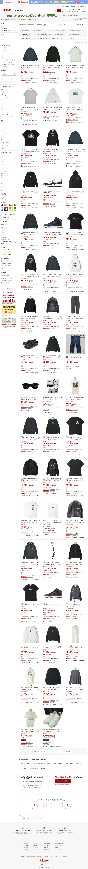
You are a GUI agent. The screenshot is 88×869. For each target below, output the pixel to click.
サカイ (2, 118)
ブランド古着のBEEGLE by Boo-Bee (75, 122)
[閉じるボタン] (84, 31)
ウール (2, 173)
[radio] (1, 26)
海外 (6, 224)
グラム (2, 136)
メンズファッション (24, 817)
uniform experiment (38, 763)
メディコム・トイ (5, 132)
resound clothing (34, 768)
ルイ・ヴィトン (5, 122)
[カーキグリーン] (15, 205)
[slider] (1, 76)
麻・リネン (4, 183)
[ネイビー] (5, 210)
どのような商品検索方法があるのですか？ (32, 785)
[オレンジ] (10, 208)
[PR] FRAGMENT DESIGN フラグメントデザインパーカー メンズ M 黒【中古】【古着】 (53, 67)
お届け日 (3, 232)
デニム (2, 181)
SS (2, 145)
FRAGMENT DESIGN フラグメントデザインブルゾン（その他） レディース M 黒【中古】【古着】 (53, 276)
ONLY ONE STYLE (49, 412)
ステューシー (4, 134)
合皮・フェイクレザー (6, 165)
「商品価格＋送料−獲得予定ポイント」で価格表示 (30, 24)
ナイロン (3, 163)
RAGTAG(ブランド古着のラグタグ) (30, 82)
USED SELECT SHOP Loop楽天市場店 (54, 746)
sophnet (49, 763)
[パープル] (7, 210)
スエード (3, 169)
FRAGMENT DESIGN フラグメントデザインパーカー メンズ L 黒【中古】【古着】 (30, 439)
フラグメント (4, 99)
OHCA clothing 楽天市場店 (51, 120)
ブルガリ (3, 126)
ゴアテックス (4, 167)
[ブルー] (2, 210)
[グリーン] (15, 208)
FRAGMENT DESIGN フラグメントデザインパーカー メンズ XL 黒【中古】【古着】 (53, 357)
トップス (33, 817)
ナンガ (2, 130)
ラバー (2, 161)
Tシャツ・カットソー (43, 817)
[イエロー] (12, 208)
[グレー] (5, 205)
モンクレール (4, 102)
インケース (4, 110)
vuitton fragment (58, 763)
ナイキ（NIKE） (5, 97)
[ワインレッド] (5, 208)
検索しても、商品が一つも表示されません (32, 787)
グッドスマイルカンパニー (7, 116)
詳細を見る (72, 38)
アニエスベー (4, 128)
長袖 (2, 198)
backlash (43, 768)
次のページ (68, 751)
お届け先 (3, 227)
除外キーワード (5, 282)
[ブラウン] (10, 205)
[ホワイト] (7, 205)
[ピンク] (2, 208)
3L (14, 145)
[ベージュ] (12, 205)
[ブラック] (2, 205)
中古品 (2, 91)
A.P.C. (2, 120)
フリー (3, 148)
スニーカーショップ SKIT (50, 206)
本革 (2, 157)
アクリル (3, 171)
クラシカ (69, 368)
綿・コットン (4, 155)
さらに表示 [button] (4, 66)
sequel (28, 763)
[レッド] (7, 208)
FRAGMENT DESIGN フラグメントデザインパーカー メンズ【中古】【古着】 (53, 647)
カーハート (4, 106)
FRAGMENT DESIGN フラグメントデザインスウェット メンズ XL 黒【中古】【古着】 (53, 439)
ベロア (2, 187)
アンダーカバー (5, 112)
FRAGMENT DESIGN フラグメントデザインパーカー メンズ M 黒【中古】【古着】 (30, 192)
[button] (82, 6)
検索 (9, 82)
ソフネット (4, 124)
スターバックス (5, 108)
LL (11, 145)
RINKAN (47, 534)
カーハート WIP (5, 114)
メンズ (2, 39)
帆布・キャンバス (5, 175)
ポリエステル (4, 159)
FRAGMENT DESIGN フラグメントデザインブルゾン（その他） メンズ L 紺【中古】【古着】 (75, 151)
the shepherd (69, 763)
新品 (2, 89)
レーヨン (3, 177)
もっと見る (24, 790)
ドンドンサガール (49, 331)
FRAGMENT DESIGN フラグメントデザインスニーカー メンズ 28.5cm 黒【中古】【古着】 (30, 357)
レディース (4, 37)
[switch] (15, 242)
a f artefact (23, 768)
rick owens (78, 763)
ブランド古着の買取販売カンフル (52, 164)
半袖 (2, 196)
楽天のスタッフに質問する (63, 781)
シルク (2, 185)
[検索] (59, 10)
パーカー (40, 818)
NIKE (22, 763)
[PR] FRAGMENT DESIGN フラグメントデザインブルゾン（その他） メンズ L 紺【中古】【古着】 (30, 67)
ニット (2, 179)
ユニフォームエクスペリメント (8, 104)
